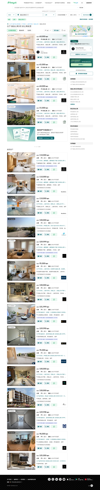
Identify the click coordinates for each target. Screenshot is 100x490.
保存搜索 (91, 19)
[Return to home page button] (12, 3)
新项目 (68, 2)
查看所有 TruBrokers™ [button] (81, 54)
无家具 (29, 30)
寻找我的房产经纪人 (29, 2)
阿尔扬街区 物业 (74, 129)
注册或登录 (89, 2)
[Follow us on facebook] (49, 479)
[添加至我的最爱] (33, 52)
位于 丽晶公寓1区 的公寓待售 (77, 149)
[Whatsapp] (54, 57)
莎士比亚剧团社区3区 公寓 (76, 94)
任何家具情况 (12, 30)
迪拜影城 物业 (73, 131)
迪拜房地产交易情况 (60, 2)
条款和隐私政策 (32, 479)
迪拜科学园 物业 (74, 136)
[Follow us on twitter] (52, 479)
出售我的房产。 (39, 2)
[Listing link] (37, 47)
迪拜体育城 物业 (74, 134)
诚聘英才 (16, 479)
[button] (11, 15)
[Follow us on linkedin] (56, 479)
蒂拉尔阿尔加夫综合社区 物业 (77, 139)
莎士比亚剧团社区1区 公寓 (76, 92)
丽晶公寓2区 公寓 (74, 99)
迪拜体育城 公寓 (74, 116)
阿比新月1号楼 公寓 (75, 101)
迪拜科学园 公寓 (74, 119)
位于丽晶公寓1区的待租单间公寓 (78, 82)
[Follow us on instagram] (60, 479)
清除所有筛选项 (83, 19)
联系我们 (23, 479)
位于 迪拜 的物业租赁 (75, 146)
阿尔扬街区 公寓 (74, 111)
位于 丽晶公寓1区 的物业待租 (77, 84)
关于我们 (9, 479)
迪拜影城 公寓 (73, 114)
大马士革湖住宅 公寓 (75, 121)
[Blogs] (75, 2)
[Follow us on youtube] (63, 479)
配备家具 (21, 30)
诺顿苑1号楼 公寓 (74, 96)
